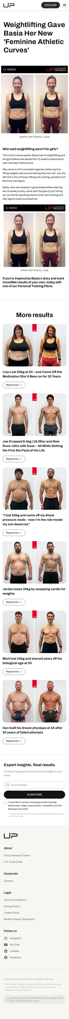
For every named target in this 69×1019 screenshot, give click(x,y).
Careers (8, 881)
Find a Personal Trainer (17, 855)
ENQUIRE (51, 5)
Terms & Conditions (15, 900)
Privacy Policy (12, 906)
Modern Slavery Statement (19, 919)
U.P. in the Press (13, 861)
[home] (9, 5)
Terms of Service (26, 1001)
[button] (63, 5)
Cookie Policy (12, 912)
